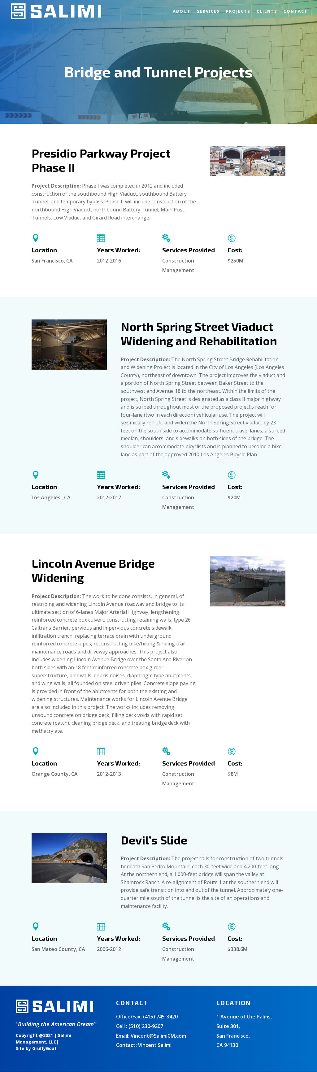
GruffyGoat (44, 1048)
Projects (238, 11)
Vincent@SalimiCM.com (158, 1035)
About (182, 11)
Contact (296, 11)
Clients (267, 11)
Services (208, 11)
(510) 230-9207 (145, 1026)
